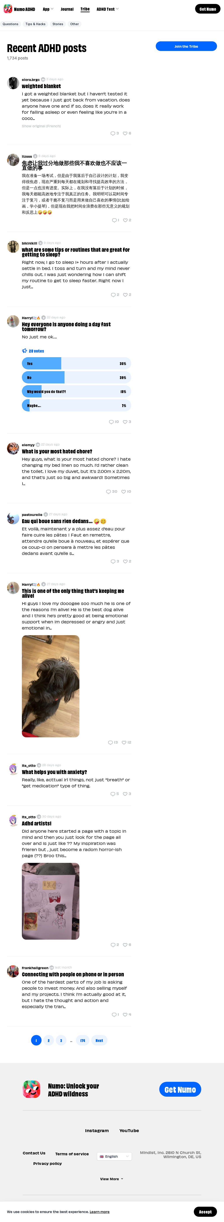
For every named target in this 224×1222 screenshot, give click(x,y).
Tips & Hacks (35, 24)
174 (82, 1040)
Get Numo (180, 1088)
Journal (67, 9)
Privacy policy (47, 1163)
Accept (205, 1211)
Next (99, 1040)
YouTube (129, 1130)
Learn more (100, 1212)
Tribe (85, 8)
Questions (10, 24)
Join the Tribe (186, 46)
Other (74, 24)
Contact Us (34, 1152)
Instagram (97, 1130)
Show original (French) (41, 126)
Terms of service (72, 1153)
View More (109, 1179)
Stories (57, 24)
